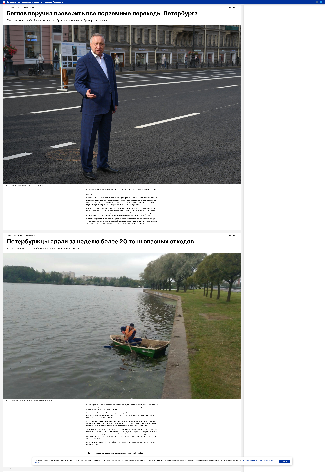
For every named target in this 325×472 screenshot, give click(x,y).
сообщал (113, 442)
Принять (284, 461)
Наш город (233, 7)
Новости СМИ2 (8, 468)
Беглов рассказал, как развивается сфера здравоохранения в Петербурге (116, 453)
